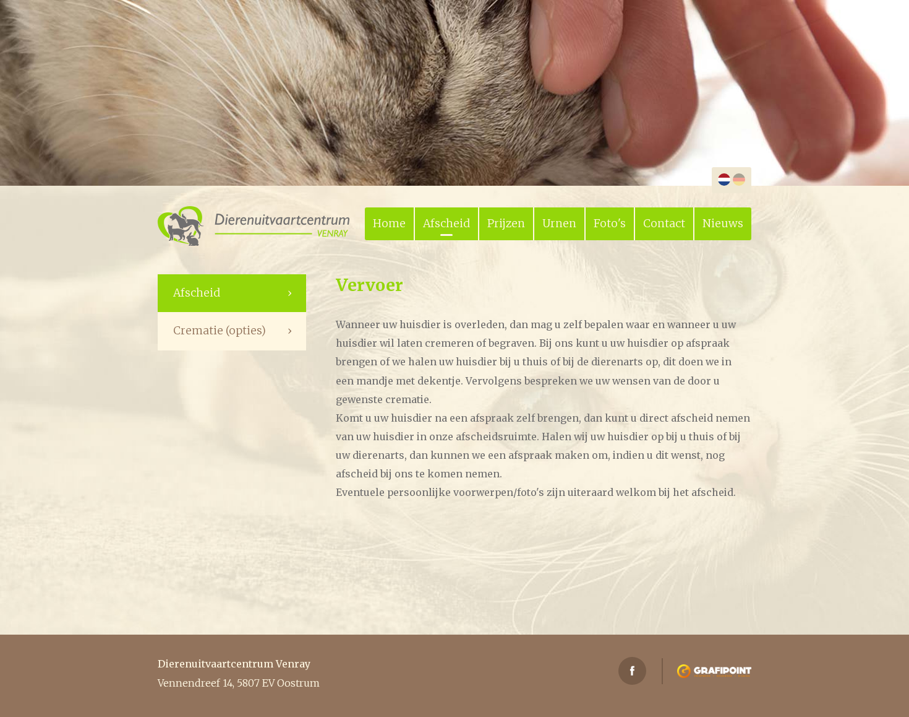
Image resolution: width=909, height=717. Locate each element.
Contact (664, 223)
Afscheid (446, 223)
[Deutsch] (739, 179)
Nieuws (722, 223)
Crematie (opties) (219, 330)
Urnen (559, 223)
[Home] (253, 226)
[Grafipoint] (714, 671)
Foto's (610, 223)
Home (389, 223)
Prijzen (506, 223)
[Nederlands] (724, 179)
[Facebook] (632, 671)
